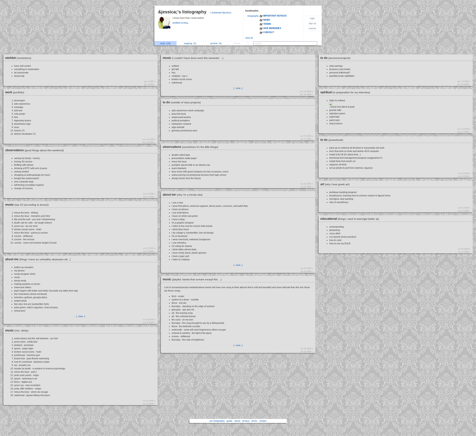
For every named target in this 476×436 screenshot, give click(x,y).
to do (182, 102)
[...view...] (80, 316)
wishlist (18, 57)
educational (349, 218)
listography (253, 16)
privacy (246, 421)
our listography (217, 421)
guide (229, 421)
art (335, 184)
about (237, 421)
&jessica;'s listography (182, 11)
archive (216, 43)
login (312, 18)
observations (34, 150)
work (14, 92)
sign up (312, 23)
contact (262, 421)
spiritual (345, 92)
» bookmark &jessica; (220, 12)
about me (38, 259)
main (165, 43)
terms (254, 421)
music (27, 204)
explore (312, 28)
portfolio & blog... (181, 23)
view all (249, 38)
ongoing (190, 43)
